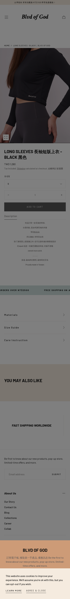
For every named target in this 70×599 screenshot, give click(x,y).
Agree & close (36, 590)
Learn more (14, 590)
